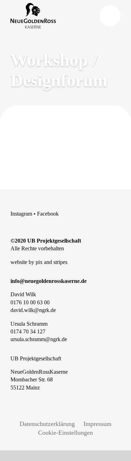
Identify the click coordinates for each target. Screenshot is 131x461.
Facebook (48, 214)
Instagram (21, 214)
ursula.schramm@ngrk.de (38, 339)
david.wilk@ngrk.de (33, 310)
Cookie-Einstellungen (65, 432)
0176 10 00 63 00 (30, 302)
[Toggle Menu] (110, 15)
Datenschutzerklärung (47, 423)
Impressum (97, 423)
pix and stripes (51, 262)
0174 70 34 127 (27, 331)
